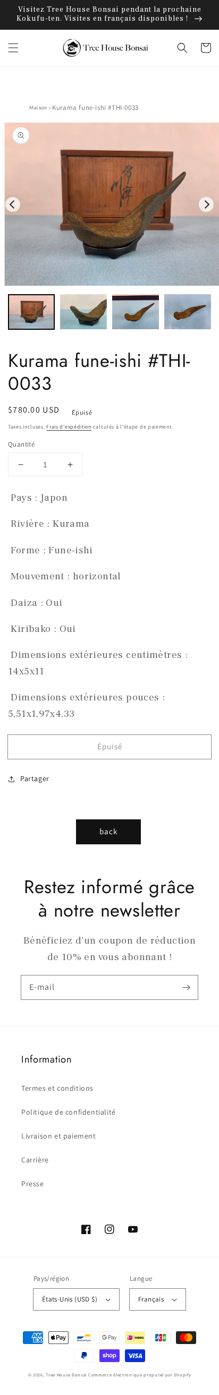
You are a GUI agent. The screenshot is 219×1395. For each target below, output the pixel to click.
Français (151, 1299)
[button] (13, 47)
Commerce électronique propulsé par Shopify (139, 1374)
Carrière (35, 1160)
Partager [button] (34, 778)
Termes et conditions (57, 1088)
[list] (109, 204)
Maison (38, 108)
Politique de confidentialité (68, 1112)
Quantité (21, 444)
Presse (32, 1183)
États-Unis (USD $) (69, 1299)
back (108, 831)
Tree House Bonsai (66, 1374)
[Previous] (12, 204)
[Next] (206, 204)
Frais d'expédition (68, 426)
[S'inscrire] (186, 987)
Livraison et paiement (58, 1136)
